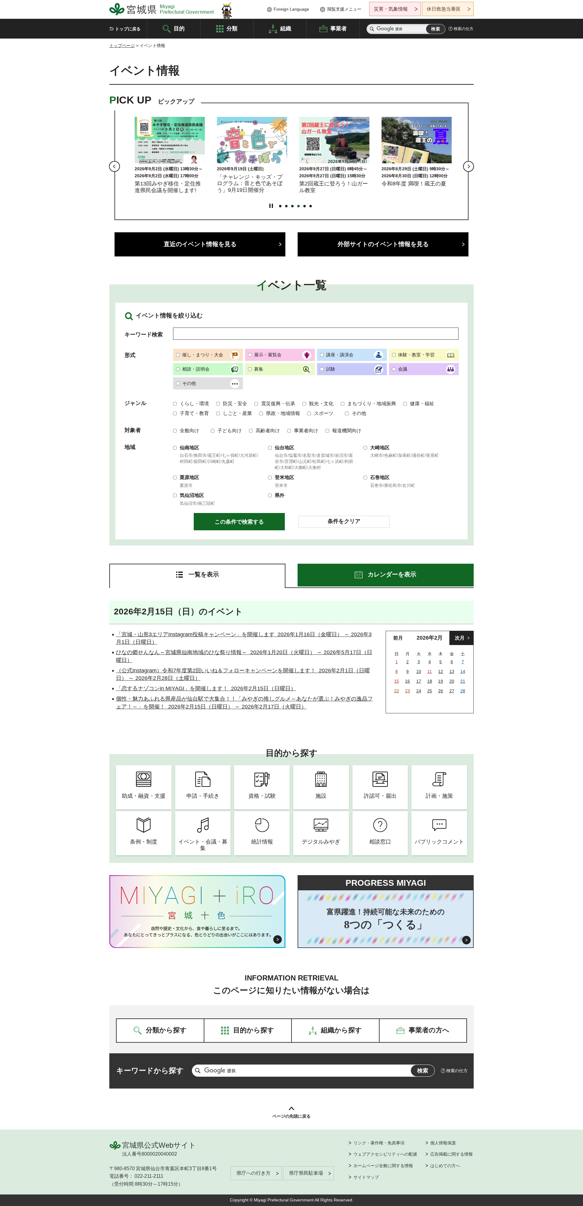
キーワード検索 (143, 334)
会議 (402, 369)
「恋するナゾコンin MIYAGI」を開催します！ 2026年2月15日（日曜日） (206, 688)
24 (418, 690)
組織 (285, 28)
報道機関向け (346, 430)
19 (440, 681)
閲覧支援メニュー (344, 9)
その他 (189, 383)
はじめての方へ (445, 1165)
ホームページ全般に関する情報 (383, 1165)
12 (440, 671)
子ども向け (229, 430)
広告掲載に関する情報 (451, 1154)
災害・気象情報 (391, 9)
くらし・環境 (194, 403)
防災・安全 (235, 403)
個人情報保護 (443, 1142)
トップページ (122, 45)
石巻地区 (380, 477)
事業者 (338, 28)
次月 (460, 637)
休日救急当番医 (444, 9)
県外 (280, 495)
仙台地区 (284, 447)
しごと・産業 (237, 413)
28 (462, 690)
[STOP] (271, 206)
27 (451, 690)
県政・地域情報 (283, 413)
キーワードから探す (150, 1070)
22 (396, 690)
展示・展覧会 (267, 354)
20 (451, 681)
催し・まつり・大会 (202, 354)
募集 (258, 369)
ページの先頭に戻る (291, 1116)
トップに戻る (128, 28)
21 (462, 681)
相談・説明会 (196, 369)
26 (440, 690)
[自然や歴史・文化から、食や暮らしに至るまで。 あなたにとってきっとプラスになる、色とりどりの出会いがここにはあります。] (197, 931)
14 (462, 671)
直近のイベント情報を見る (200, 244)
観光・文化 (321, 403)
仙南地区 (189, 447)
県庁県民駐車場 (306, 1173)
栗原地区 (189, 477)
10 (418, 671)
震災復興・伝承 (278, 403)
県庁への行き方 (254, 1173)
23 (407, 690)
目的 (179, 28)
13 (451, 671)
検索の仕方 (463, 28)
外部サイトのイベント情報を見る (383, 244)
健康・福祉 (422, 403)
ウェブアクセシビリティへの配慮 (385, 1154)
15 (396, 681)
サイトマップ (366, 1177)
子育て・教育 (194, 413)
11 (429, 671)
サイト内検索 (372, 29)
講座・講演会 (339, 354)
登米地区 (284, 477)
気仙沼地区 (192, 495)
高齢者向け (268, 430)
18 (429, 681)
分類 (232, 28)
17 (418, 681)
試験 (330, 369)
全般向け (189, 430)
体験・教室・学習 (416, 354)
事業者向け (306, 430)
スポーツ (323, 413)
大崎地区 (380, 447)
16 (407, 681)
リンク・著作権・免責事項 (378, 1142)
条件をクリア (344, 521)
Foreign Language (291, 9)
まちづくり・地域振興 (371, 403)
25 (429, 690)
